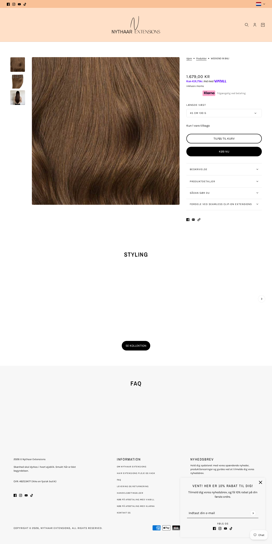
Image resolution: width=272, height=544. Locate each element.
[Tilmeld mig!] (253, 513)
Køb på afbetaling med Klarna (136, 506)
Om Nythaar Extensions (131, 466)
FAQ (119, 480)
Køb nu (224, 151)
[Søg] (246, 25)
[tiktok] (25, 4)
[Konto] (254, 25)
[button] (199, 219)
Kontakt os (124, 513)
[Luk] (260, 482)
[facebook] (8, 4)
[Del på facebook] (188, 219)
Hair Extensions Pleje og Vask (136, 473)
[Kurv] (263, 25)
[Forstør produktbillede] (106, 131)
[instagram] (14, 4)
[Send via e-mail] (193, 219)
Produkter (201, 58)
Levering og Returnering (133, 486)
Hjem (189, 58)
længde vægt (196, 104)
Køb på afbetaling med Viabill (135, 499)
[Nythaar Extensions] (136, 25)
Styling (136, 254)
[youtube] (19, 4)
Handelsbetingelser (130, 493)
